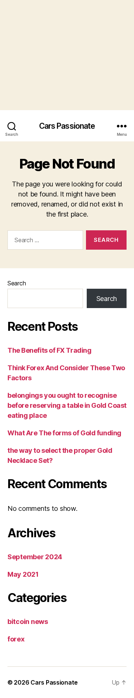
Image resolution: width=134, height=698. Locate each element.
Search (16, 283)
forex (16, 639)
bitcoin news (27, 621)
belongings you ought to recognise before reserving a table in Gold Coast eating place (67, 405)
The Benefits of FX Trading (49, 350)
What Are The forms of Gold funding (64, 433)
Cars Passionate (67, 126)
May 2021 (23, 574)
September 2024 (34, 557)
